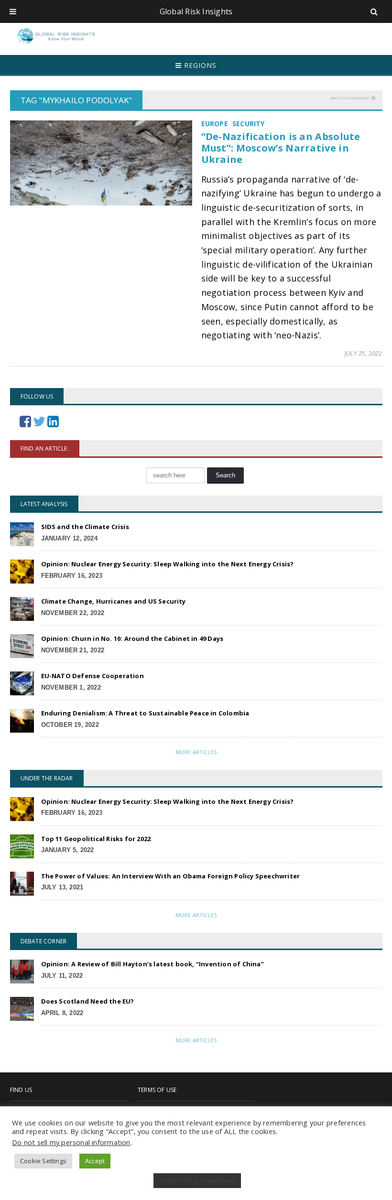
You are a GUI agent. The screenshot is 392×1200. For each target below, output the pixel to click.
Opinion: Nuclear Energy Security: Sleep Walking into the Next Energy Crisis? (167, 564)
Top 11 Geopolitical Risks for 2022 (96, 838)
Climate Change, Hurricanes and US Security (113, 601)
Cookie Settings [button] (43, 1161)
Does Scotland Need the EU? (87, 1001)
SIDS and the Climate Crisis (85, 526)
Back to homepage (349, 97)
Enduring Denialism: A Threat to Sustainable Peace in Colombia (145, 713)
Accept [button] (95, 1161)
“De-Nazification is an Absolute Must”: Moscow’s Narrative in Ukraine (280, 148)
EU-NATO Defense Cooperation (92, 675)
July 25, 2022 (363, 353)
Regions (199, 65)
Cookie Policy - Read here (197, 1180)
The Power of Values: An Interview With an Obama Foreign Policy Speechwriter (170, 876)
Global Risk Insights (196, 11)
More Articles (196, 752)
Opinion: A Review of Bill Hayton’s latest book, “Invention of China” (152, 964)
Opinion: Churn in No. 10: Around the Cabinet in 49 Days (132, 638)
